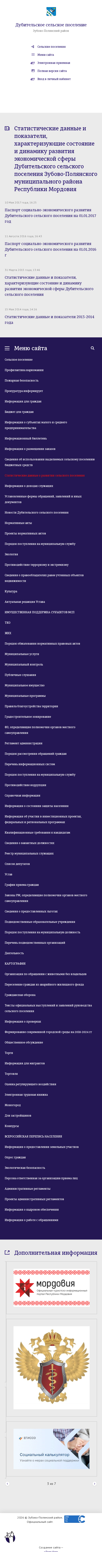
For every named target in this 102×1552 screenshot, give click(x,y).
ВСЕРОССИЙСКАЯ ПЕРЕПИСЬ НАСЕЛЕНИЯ (33, 1136)
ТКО (7, 622)
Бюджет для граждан (19, 412)
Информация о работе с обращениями (31, 1220)
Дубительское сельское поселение (51, 25)
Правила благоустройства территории (31, 706)
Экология (11, 554)
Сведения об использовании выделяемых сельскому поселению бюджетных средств (50, 462)
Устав (8, 874)
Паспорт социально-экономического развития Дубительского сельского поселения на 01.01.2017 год (50, 216)
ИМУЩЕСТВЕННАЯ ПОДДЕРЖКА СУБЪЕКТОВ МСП (39, 612)
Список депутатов (17, 864)
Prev (7, 1484)
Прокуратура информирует (24, 391)
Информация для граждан (23, 401)
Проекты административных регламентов (34, 1199)
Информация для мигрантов (25, 1063)
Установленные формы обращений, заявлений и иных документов (43, 499)
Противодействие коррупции (25, 785)
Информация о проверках (23, 1021)
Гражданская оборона (20, 995)
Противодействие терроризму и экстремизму (37, 564)
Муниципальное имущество (25, 685)
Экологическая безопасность (25, 1168)
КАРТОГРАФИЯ (15, 963)
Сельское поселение (18, 359)
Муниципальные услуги (22, 654)
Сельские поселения (51, 46)
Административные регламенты (28, 1188)
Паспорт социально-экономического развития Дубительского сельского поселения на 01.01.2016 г (50, 249)
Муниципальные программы (25, 696)
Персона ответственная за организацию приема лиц (41, 1178)
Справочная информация (22, 795)
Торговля (11, 1074)
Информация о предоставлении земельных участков (42, 1147)
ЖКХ (8, 633)
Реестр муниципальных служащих (29, 853)
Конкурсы (12, 1126)
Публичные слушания (20, 675)
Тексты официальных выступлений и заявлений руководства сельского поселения (48, 1008)
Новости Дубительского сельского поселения (37, 512)
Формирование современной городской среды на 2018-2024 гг (48, 1032)
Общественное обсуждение (24, 1042)
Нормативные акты (18, 523)
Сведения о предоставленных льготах (31, 911)
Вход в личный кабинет (54, 79)
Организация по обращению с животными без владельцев (46, 974)
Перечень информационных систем (30, 764)
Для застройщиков (18, 1115)
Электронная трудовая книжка (26, 1094)
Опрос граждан (15, 1157)
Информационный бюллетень (26, 438)
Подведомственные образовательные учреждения (40, 922)
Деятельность (14, 953)
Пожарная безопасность (21, 380)
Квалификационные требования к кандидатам (37, 832)
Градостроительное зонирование (28, 716)
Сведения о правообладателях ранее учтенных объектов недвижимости (44, 578)
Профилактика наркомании (24, 370)
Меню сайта (45, 55)
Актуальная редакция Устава (25, 602)
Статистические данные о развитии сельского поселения (45, 475)
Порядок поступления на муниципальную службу (40, 544)
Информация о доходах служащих (29, 486)
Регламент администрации (23, 743)
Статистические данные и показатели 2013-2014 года (49, 320)
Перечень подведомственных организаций (35, 942)
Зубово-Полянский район (51, 31)
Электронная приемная (53, 63)
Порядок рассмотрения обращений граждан (36, 753)
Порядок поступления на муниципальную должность (42, 932)
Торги (9, 1053)
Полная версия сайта (52, 71)
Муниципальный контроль (24, 664)
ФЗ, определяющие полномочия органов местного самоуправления (40, 730)
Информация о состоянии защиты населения (37, 806)
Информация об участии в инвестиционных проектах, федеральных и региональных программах (43, 819)
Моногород (13, 1105)
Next (94, 1484)
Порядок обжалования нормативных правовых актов (42, 643)
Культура (11, 591)
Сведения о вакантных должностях (29, 843)
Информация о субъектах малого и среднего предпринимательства (36, 425)
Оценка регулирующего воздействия (30, 1084)
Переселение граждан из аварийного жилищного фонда (44, 984)
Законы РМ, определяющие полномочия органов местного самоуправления (46, 898)
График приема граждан (22, 885)
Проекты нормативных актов (25, 533)
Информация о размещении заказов (30, 449)
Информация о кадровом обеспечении (32, 1209)
